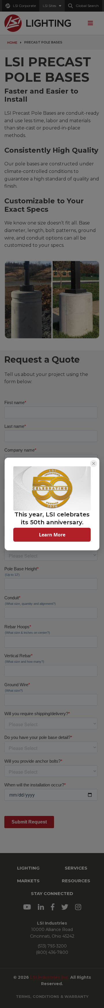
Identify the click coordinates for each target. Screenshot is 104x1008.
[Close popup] (93, 463)
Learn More (52, 535)
